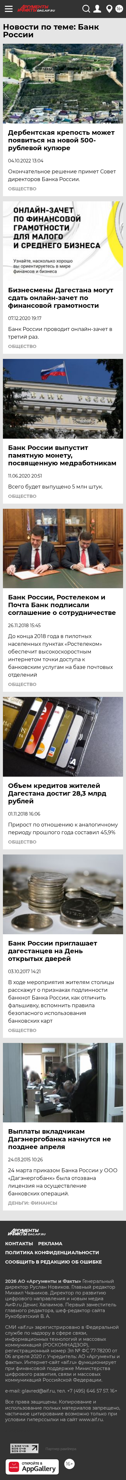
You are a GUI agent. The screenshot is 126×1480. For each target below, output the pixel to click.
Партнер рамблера (61, 1449)
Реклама (50, 1244)
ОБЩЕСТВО (22, 189)
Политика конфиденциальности (52, 1253)
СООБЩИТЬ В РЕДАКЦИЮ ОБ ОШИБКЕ (53, 1262)
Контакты (19, 1244)
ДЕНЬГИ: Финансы (32, 1203)
